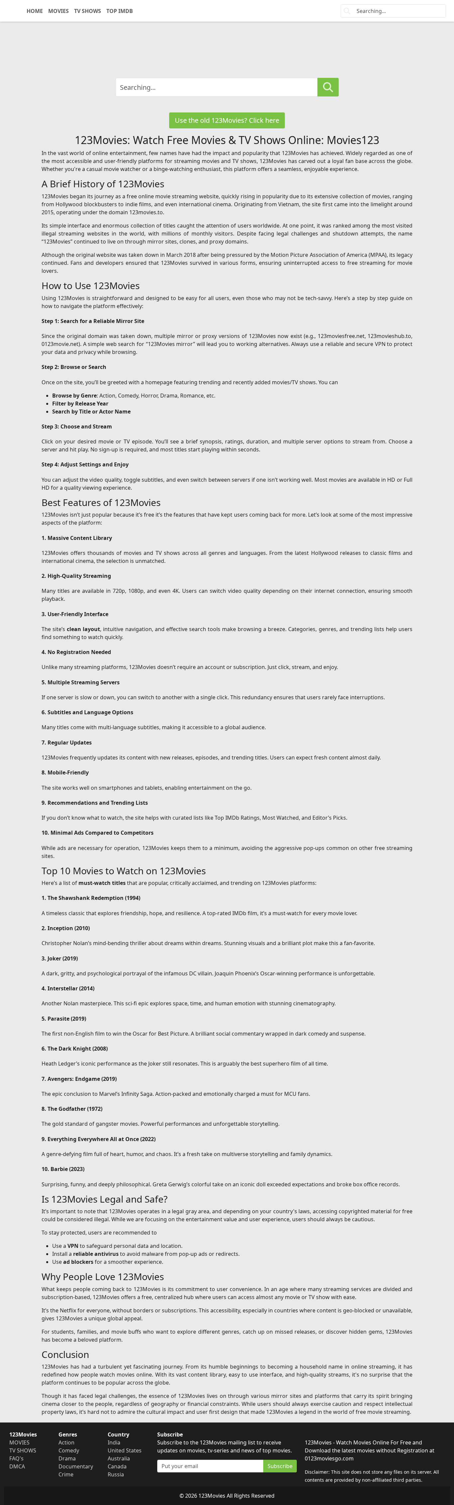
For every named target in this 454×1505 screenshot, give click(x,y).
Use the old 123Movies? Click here (227, 120)
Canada (117, 1466)
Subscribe (280, 1466)
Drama (67, 1458)
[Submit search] (328, 87)
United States (125, 1450)
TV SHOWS (87, 11)
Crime (65, 1474)
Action (66, 1442)
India (114, 1442)
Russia (116, 1474)
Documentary (75, 1466)
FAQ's (16, 1458)
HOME (35, 11)
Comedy (68, 1450)
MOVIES (58, 11)
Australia (119, 1458)
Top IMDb (119, 11)
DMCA (17, 1466)
